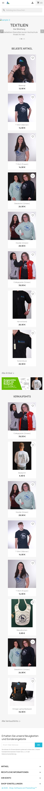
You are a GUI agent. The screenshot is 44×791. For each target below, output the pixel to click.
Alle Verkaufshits (11, 721)
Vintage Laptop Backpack (22, 709)
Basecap (22, 85)
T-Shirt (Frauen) (22, 164)
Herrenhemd (22, 322)
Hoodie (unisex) (22, 243)
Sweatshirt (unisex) (22, 203)
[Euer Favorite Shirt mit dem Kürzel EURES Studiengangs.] (22, 383)
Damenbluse (22, 361)
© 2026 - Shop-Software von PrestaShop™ (19, 788)
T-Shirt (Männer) (22, 125)
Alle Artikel (8, 373)
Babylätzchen (22, 630)
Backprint (22, 473)
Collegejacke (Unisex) (22, 282)
